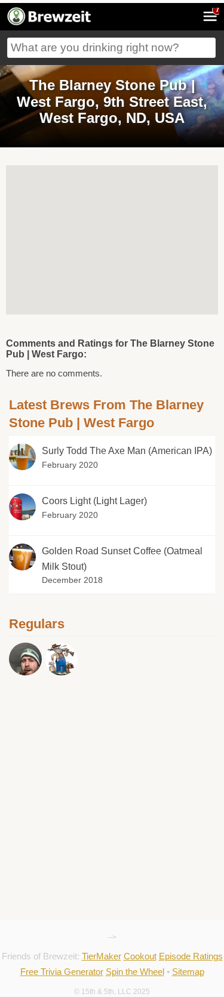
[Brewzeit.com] (50, 23)
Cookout (140, 956)
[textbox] (111, 48)
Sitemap (188, 972)
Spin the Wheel (135, 972)
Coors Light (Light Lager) (94, 501)
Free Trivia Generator (61, 972)
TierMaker (101, 956)
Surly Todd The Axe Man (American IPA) (127, 451)
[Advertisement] (112, 732)
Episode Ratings (191, 956)
